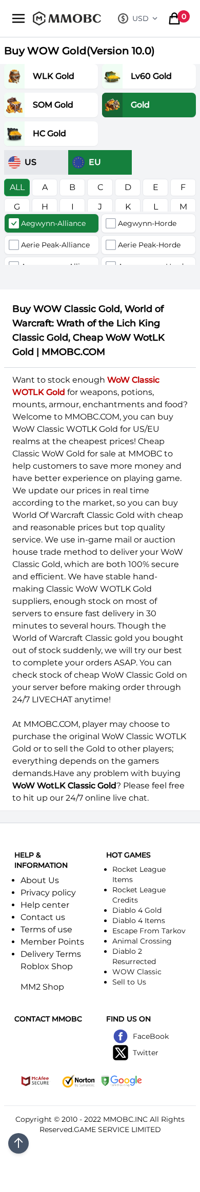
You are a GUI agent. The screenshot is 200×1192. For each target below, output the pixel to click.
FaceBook (151, 1036)
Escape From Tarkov (149, 930)
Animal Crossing (142, 941)
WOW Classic (137, 971)
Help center (45, 905)
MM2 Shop (42, 987)
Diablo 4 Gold (137, 910)
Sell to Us (129, 982)
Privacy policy (48, 892)
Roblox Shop (47, 966)
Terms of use (46, 929)
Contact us (43, 917)
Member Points (52, 942)
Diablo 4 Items (138, 920)
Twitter (145, 1052)
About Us (40, 880)
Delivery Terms (51, 954)
